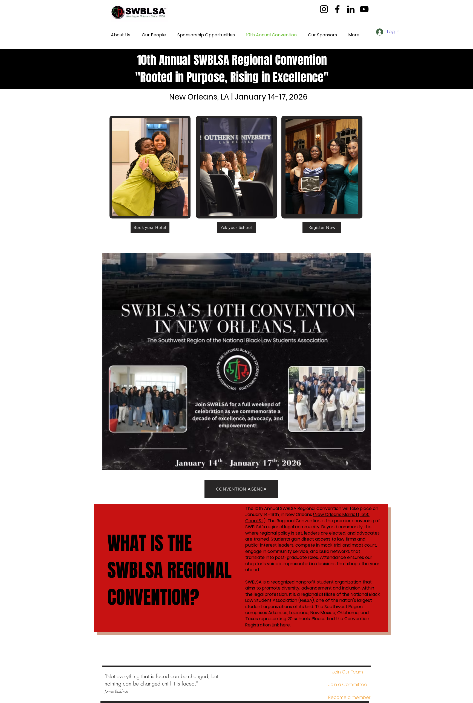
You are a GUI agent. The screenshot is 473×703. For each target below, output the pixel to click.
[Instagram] (324, 9)
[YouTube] (364, 9)
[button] (347, 685)
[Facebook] (337, 9)
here (285, 625)
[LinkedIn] (350, 9)
